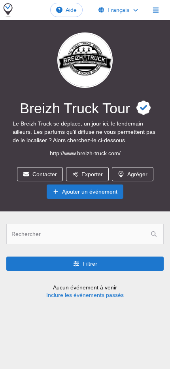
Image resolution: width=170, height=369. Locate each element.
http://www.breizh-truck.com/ (85, 153)
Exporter (92, 174)
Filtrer (90, 264)
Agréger (137, 174)
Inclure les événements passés (85, 295)
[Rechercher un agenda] (154, 234)
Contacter (44, 174)
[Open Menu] (156, 10)
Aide (71, 10)
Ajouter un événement (89, 191)
